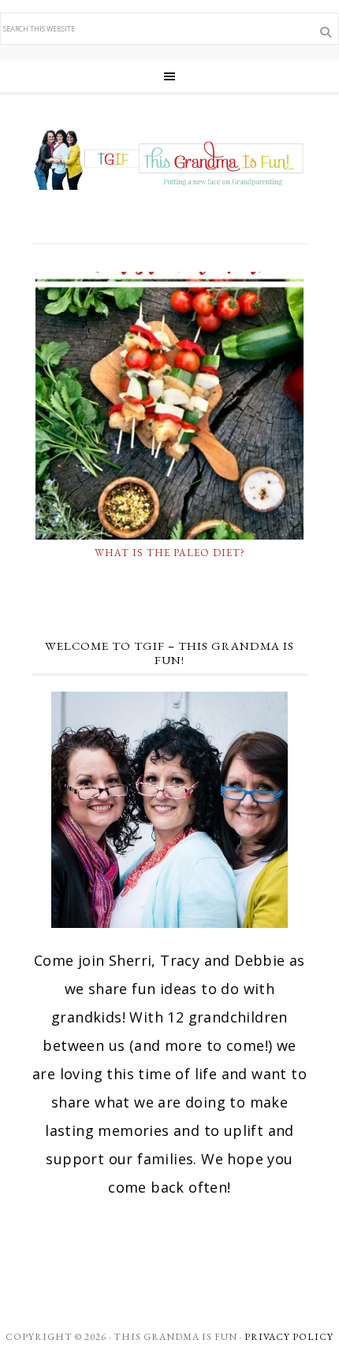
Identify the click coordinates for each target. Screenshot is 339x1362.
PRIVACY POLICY (288, 1336)
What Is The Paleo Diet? (170, 552)
